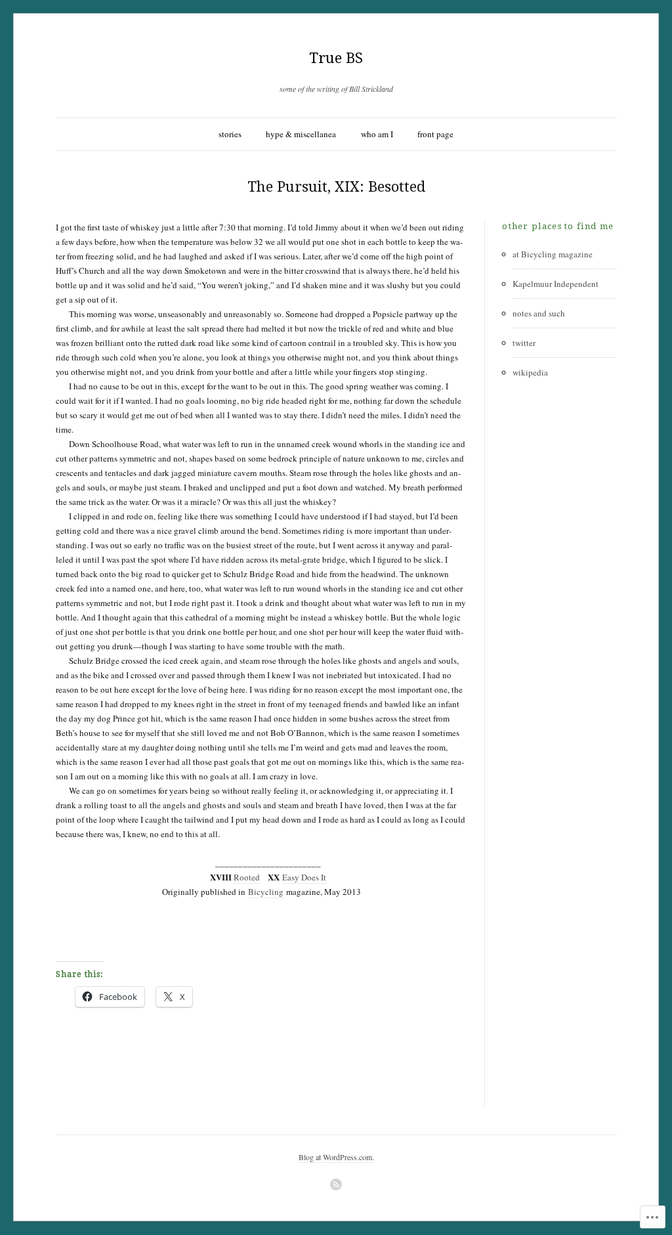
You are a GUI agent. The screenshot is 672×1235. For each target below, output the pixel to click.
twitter (524, 343)
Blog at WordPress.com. (336, 1157)
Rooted (247, 877)
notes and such (539, 313)
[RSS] (336, 1184)
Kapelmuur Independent (555, 284)
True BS (336, 58)
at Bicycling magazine (553, 254)
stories (230, 134)
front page (435, 134)
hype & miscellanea (301, 134)
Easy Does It (304, 877)
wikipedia (530, 372)
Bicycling (266, 892)
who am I (377, 134)
